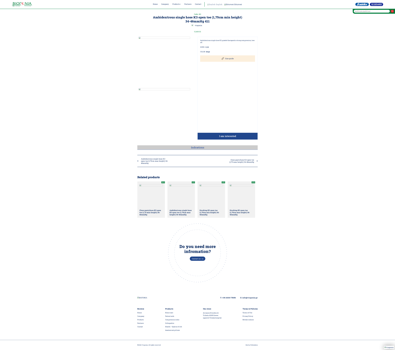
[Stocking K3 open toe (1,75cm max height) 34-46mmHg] (241, 196)
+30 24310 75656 (229, 298)
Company (140, 316)
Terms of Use (247, 313)
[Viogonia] (26, 4)
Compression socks (172, 320)
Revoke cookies (248, 320)
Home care (169, 313)
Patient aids (169, 316)
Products (140, 320)
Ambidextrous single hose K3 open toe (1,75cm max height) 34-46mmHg (154, 161)
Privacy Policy (248, 316)
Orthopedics (169, 323)
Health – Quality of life (173, 327)
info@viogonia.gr (250, 298)
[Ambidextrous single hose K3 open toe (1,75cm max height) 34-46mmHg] (181, 196)
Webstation (254, 345)
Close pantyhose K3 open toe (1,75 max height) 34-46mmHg (241, 161)
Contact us (196, 259)
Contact (140, 327)
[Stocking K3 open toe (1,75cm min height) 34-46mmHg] (211, 196)
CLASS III (197, 32)
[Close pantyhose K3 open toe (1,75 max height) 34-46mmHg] (151, 196)
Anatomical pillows (172, 330)
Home (139, 313)
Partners (140, 323)
